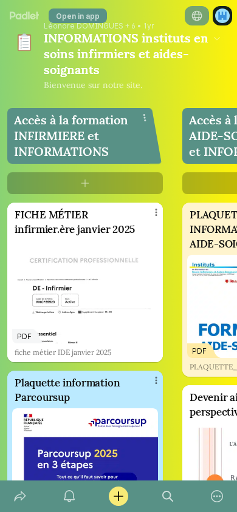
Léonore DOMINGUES (83, 26)
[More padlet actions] (217, 496)
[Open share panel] (19, 496)
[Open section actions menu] (144, 118)
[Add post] (118, 496)
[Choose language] (197, 15)
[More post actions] (148, 217)
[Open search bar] (168, 496)
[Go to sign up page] (222, 15)
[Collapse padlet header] (217, 38)
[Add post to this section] (85, 183)
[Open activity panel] (69, 496)
